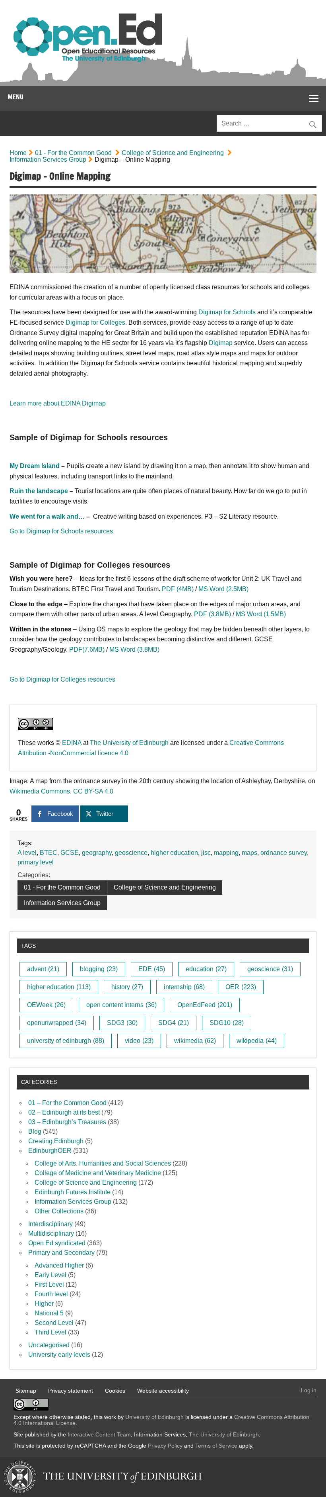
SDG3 (122, 1022)
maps (249, 852)
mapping (226, 852)
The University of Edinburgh (129, 742)
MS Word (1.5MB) (261, 614)
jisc (206, 852)
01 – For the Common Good (67, 1102)
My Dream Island (35, 465)
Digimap (221, 342)
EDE (151, 969)
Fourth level (51, 1294)
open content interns (121, 1004)
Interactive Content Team (99, 1434)
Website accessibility (163, 1390)
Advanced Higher (59, 1265)
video (139, 1040)
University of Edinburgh (154, 1417)
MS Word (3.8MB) (134, 649)
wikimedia (195, 1040)
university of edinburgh (65, 1040)
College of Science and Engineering (173, 152)
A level (27, 852)
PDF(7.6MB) (87, 649)
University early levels (59, 1354)
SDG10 (227, 1022)
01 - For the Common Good (73, 152)
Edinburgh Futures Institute (73, 1192)
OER (240, 987)
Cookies (115, 1390)
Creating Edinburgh (55, 1141)
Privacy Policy (165, 1445)
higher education (174, 852)
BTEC (48, 852)
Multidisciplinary (51, 1233)
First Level (49, 1284)
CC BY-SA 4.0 (93, 791)
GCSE (69, 852)
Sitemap (26, 1390)
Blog (34, 1131)
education (206, 969)
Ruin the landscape (39, 491)
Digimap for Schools (227, 312)
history (127, 987)
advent (43, 969)
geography (97, 852)
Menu (15, 96)
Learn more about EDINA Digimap (58, 403)
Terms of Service (216, 1445)
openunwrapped (56, 1022)
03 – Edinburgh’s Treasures (67, 1122)
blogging (99, 969)
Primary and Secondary (61, 1252)
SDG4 (173, 1022)
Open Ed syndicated (56, 1243)
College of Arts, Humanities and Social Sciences (103, 1163)
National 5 (49, 1313)
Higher (44, 1303)
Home (18, 152)
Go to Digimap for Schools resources (61, 531)
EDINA (72, 742)
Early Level (50, 1275)
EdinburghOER (50, 1150)
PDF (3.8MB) (212, 614)
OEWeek (46, 1004)
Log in (308, 1390)
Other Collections (59, 1211)
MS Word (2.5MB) (223, 589)
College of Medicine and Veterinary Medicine (98, 1173)
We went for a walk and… (47, 516)
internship (184, 987)
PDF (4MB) (178, 589)
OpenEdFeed (204, 1004)
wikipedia (257, 1040)
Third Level (50, 1332)
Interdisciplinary (50, 1224)
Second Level (54, 1322)
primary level (35, 862)
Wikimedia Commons (40, 791)
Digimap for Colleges (95, 322)
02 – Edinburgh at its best (64, 1112)
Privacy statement (70, 1390)
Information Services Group (48, 159)
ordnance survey (283, 852)
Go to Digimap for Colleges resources (62, 679)
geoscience (131, 852)
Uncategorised (49, 1345)
